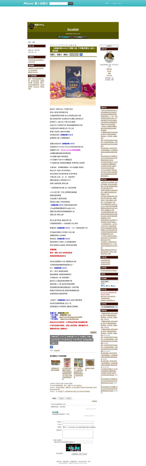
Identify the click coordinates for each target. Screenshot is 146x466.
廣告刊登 (59, 461)
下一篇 (74, 45)
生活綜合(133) (105, 262)
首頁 (29, 42)
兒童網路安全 (73, 461)
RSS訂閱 (32, 60)
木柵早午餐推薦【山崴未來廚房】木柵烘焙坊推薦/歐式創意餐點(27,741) (109, 192)
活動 (33, 42)
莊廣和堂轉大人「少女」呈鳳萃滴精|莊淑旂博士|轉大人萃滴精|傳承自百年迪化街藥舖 (109, 118)
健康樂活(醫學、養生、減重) (62, 385)
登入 (120, 3)
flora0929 (73, 29)
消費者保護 (66, 461)
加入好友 (109, 75)
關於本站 (109, 69)
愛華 (29, 79)
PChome (114, 3)
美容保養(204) (105, 260)
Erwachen (36, 86)
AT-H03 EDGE (35, 81)
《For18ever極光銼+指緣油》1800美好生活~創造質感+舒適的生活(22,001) (109, 238)
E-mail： (60, 424)
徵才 (89, 461)
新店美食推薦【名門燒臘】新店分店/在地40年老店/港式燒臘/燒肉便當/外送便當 (109, 158)
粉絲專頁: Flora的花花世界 (36, 68)
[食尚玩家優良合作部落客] (109, 270)
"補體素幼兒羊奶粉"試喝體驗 (55, 369)
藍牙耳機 (36, 82)
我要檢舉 (93, 332)
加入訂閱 (32, 62)
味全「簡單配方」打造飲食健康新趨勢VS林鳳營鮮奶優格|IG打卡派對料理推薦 (78, 373)
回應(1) (54, 398)
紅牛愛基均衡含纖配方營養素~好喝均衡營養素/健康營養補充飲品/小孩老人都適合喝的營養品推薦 (67, 374)
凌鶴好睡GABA (65, 315)
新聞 (107, 3)
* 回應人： (60, 422)
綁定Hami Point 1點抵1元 (108, 296)
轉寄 (71, 383)
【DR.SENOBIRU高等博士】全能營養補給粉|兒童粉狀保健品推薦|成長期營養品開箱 (109, 112)
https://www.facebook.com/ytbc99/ (70, 317)
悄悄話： (60, 427)
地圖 (109, 73)
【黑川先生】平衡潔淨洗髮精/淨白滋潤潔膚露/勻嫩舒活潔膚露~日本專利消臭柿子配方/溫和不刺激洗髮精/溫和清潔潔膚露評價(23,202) (109, 230)
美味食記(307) (105, 264)
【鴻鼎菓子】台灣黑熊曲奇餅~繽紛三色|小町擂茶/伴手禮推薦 (73, 391)
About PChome (83, 461)
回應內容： (59, 430)
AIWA (41, 82)
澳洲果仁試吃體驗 (89, 369)
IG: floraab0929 (32, 70)
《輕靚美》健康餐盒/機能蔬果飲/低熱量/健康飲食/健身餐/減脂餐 (109, 128)
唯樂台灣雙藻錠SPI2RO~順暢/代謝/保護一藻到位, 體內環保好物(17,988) (109, 252)
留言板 (109, 71)
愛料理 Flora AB (33, 72)
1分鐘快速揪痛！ (106, 298)
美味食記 (79, 385)
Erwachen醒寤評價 (33, 84)
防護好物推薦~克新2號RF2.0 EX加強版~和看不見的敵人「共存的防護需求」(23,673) (109, 222)
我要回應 (94, 401)
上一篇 (70, 45)
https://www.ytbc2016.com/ (69, 319)
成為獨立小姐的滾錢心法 (108, 300)
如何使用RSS (40, 60)
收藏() (69, 398)
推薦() (61, 398)
